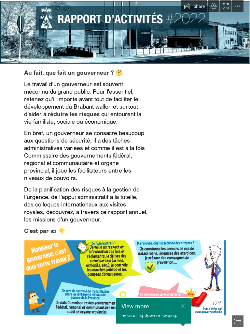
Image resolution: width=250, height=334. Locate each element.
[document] (125, 167)
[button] (194, 6)
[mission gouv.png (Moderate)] (125, 277)
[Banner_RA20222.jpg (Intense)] (125, 32)
